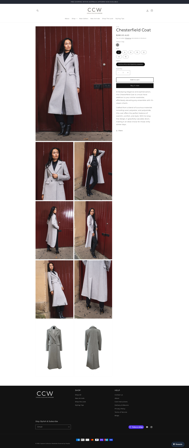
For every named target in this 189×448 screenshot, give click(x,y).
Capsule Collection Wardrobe (49, 443)
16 (125, 57)
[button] (37, 10)
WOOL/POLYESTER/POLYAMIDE (130, 64)
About (117, 398)
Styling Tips (79, 405)
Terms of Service (121, 412)
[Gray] (117, 45)
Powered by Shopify (64, 443)
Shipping (128, 38)
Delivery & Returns (122, 405)
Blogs (117, 415)
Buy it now (135, 85)
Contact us (119, 395)
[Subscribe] (68, 427)
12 (144, 52)
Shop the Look (80, 402)
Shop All (78, 395)
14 (119, 57)
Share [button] (120, 130)
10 (137, 52)
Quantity (119, 68)
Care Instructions (121, 402)
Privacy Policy (120, 409)
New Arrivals (79, 398)
